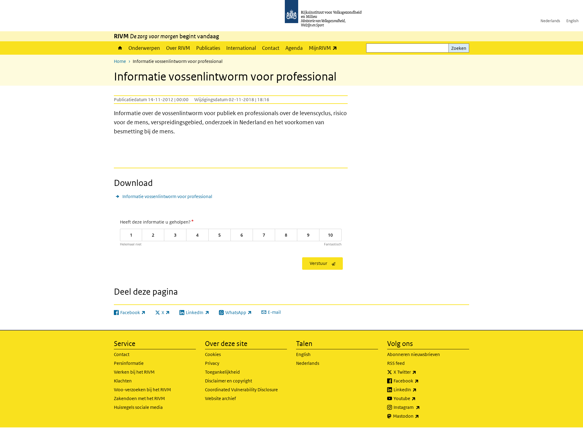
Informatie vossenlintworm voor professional (167, 196)
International (241, 48)
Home (119, 48)
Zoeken (458, 48)
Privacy (212, 363)
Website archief (220, 398)
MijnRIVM (324, 47)
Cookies (213, 354)
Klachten (123, 381)
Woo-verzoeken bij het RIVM (142, 389)
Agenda (294, 48)
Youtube (418, 398)
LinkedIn (418, 389)
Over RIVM (178, 48)
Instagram (420, 407)
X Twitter (418, 372)
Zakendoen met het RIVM (139, 398)
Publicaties (208, 48)
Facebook (419, 381)
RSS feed (396, 363)
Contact (270, 48)
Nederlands (550, 20)
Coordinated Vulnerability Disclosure (241, 389)
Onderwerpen (144, 48)
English (572, 20)
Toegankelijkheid (222, 372)
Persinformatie (129, 363)
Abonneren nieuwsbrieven (413, 354)
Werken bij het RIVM (134, 372)
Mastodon (419, 416)
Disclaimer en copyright (228, 381)
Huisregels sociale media (138, 407)
